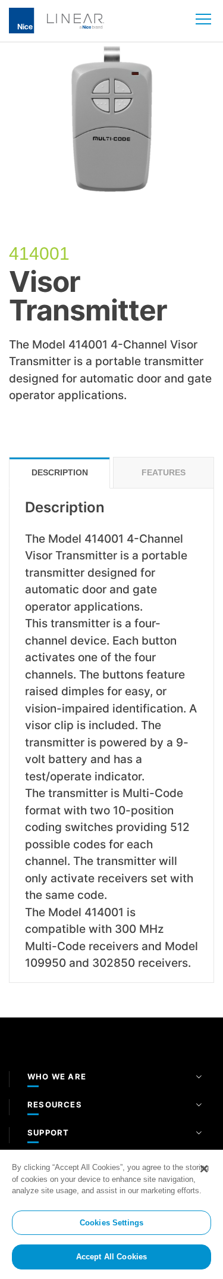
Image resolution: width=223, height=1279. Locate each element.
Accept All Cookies (111, 1256)
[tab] (59, 472)
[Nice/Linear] (56, 19)
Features (164, 472)
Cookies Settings (111, 1222)
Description (60, 472)
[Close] (204, 1169)
